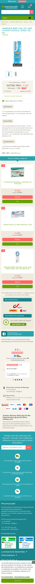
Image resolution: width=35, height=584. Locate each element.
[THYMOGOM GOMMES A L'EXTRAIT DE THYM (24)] (17, 171)
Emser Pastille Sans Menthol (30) (17, 225)
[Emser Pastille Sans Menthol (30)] (17, 214)
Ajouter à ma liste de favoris (13, 96)
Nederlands (22, 1)
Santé (25, 22)
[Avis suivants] (31, 370)
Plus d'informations (7, 577)
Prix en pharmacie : (14, 82)
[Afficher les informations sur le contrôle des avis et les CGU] (28, 358)
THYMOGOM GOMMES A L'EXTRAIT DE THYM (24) (17, 183)
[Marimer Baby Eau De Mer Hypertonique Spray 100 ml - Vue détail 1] (16, 74)
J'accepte (17, 580)
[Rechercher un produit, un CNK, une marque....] (32, 12)
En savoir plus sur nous (8, 533)
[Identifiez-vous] (22, 7)
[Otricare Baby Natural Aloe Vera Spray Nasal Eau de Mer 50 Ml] (17, 256)
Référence (23, 91)
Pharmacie (4, 22)
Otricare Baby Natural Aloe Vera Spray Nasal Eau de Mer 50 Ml (17, 268)
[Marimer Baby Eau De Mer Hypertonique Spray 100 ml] (9, 74)
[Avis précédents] (4, 370)
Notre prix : (14, 85)
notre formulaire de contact (19, 397)
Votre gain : (12, 88)
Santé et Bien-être (16, 22)
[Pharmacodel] (9, 7)
